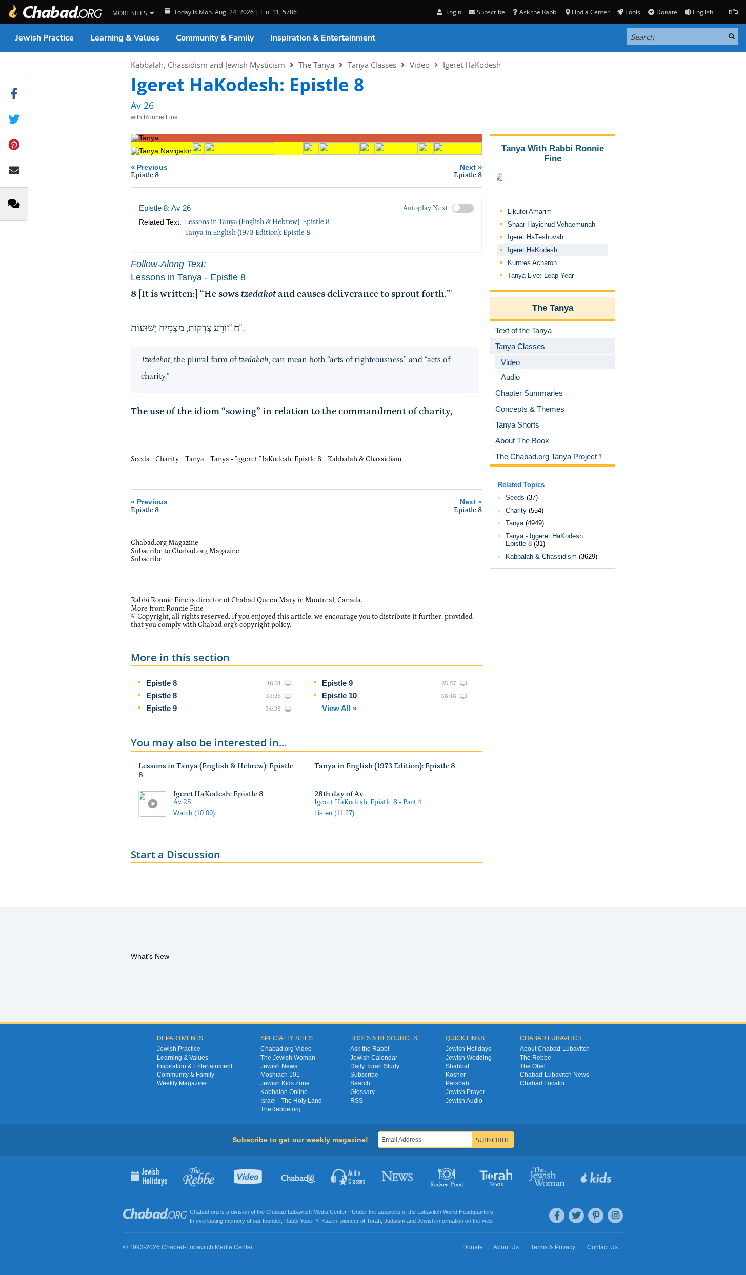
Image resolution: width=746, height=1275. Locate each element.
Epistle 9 (161, 708)
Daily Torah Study (374, 1066)
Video (420, 64)
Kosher (456, 1074)
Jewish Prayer (465, 1092)
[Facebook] (556, 1215)
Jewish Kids (597, 1176)
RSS (356, 1100)
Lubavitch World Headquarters (455, 1212)
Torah (374, 1221)
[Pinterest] (595, 1215)
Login (453, 12)
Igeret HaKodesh (472, 64)
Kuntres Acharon (532, 263)
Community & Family (215, 38)
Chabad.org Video (286, 1049)
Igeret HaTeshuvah (535, 237)
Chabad (276, 1212)
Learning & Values (124, 38)
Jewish (426, 1221)
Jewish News (278, 1066)
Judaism (394, 1221)
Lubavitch (300, 1212)
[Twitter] (576, 1215)
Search (360, 1083)
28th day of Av (339, 794)
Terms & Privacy (553, 1247)
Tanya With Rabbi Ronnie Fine (552, 154)
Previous (149, 171)
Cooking (448, 1176)
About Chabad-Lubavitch (555, 1049)
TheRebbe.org (280, 1109)
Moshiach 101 (280, 1074)
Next (468, 171)
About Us (506, 1247)
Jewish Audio (464, 1100)
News (398, 1176)
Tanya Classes (372, 64)
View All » (339, 708)
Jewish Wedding (469, 1057)
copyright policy (264, 625)
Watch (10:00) (194, 813)
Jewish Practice (44, 38)
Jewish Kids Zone (285, 1083)
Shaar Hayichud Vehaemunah (551, 224)
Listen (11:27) (334, 813)
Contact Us (602, 1247)
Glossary (362, 1092)
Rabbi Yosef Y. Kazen (310, 1221)
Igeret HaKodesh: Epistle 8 (218, 794)
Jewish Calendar (373, 1057)
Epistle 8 (161, 683)
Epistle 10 (339, 695)
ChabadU (298, 1176)
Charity (516, 510)
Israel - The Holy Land (291, 1100)
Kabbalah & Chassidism (541, 556)
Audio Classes (348, 1176)
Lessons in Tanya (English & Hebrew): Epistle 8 (257, 222)
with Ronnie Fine (154, 117)
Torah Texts (497, 1176)
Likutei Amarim (530, 211)
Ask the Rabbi (538, 12)
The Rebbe (535, 1057)
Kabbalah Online (284, 1092)
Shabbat (457, 1066)
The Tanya (316, 64)
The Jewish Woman (287, 1057)
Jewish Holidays (468, 1049)
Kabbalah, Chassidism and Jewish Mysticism (208, 64)
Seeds (515, 497)
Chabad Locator (542, 1083)
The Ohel (533, 1066)
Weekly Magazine (182, 1083)
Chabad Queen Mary (263, 600)
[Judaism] (55, 12)
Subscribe (364, 1074)
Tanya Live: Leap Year (541, 275)
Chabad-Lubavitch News (554, 1074)
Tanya (514, 523)
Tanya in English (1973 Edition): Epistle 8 (247, 233)
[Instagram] (615, 1215)
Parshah (457, 1083)
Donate (666, 12)
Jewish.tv (249, 1176)
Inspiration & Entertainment (322, 38)
